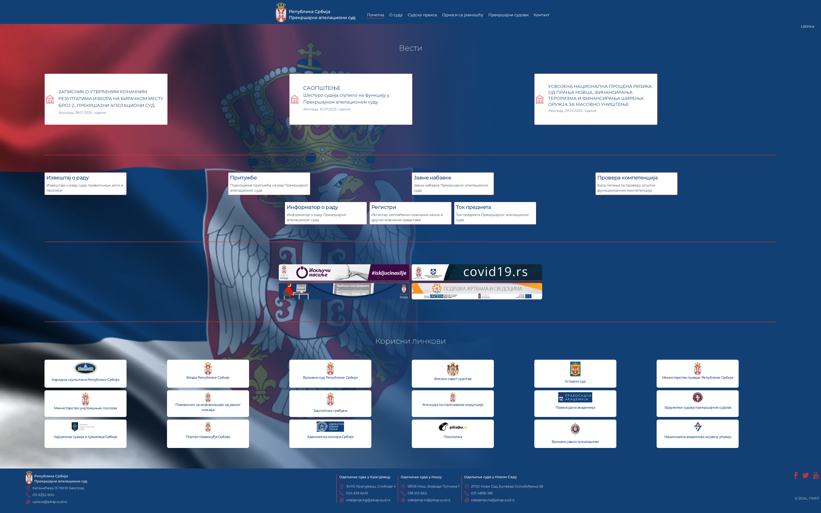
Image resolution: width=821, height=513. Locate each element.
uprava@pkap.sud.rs (49, 502)
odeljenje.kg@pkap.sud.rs (368, 500)
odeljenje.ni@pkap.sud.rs (429, 500)
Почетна (375, 15)
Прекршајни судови (508, 15)
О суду (396, 15)
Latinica (807, 26)
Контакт (541, 15)
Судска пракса (422, 15)
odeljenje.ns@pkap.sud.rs (493, 500)
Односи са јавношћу (462, 15)
